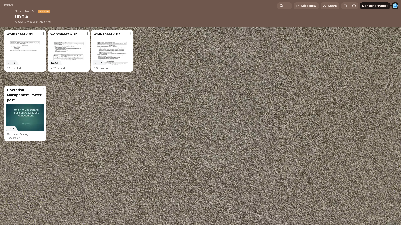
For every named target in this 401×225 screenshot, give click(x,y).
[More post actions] (44, 89)
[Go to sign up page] (395, 5)
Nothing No (22, 11)
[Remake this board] (345, 5)
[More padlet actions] (354, 5)
